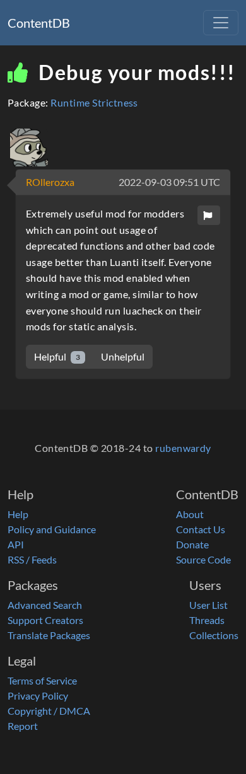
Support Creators (45, 620)
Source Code (203, 559)
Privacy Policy (38, 696)
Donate (192, 544)
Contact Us (200, 529)
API (16, 544)
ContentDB (39, 22)
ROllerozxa (50, 182)
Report (23, 726)
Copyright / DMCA (49, 711)
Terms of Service (42, 680)
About (190, 514)
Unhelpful (122, 356)
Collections (213, 635)
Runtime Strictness (94, 102)
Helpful (57, 356)
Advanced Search (45, 605)
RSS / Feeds (32, 559)
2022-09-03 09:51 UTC (169, 182)
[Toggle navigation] (220, 22)
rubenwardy (183, 448)
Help (18, 514)
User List (208, 605)
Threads (207, 620)
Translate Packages (49, 635)
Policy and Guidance (52, 529)
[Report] (208, 215)
